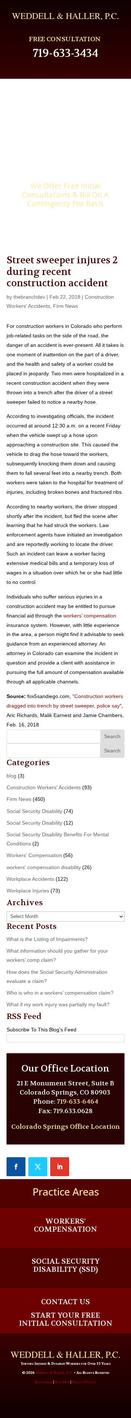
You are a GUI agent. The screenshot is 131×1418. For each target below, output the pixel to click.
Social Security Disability (34, 811)
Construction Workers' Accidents (44, 787)
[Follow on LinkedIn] (59, 1166)
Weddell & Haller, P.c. (65, 16)
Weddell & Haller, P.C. (54, 1372)
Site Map (62, 1382)
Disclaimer (43, 1382)
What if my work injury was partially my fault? (58, 1004)
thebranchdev (29, 297)
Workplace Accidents (30, 879)
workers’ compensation (89, 616)
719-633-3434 (65, 53)
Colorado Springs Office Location (65, 1127)
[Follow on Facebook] (16, 1166)
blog (11, 776)
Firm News (65, 306)
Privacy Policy (84, 1382)
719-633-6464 (77, 1101)
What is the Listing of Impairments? (47, 939)
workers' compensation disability (44, 867)
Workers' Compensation (34, 855)
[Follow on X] (37, 1166)
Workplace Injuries (28, 891)
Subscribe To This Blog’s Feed (41, 1029)
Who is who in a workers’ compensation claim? (60, 993)
